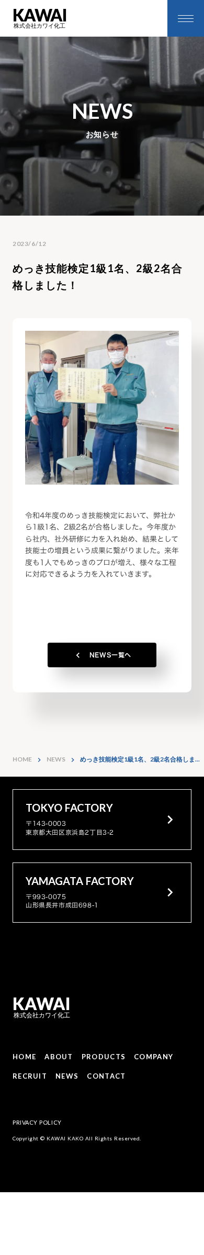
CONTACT (106, 1076)
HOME (22, 759)
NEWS (56, 759)
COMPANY (153, 1056)
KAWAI (42, 1004)
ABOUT (58, 1056)
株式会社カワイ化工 (42, 1015)
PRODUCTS (104, 1056)
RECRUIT (30, 1076)
